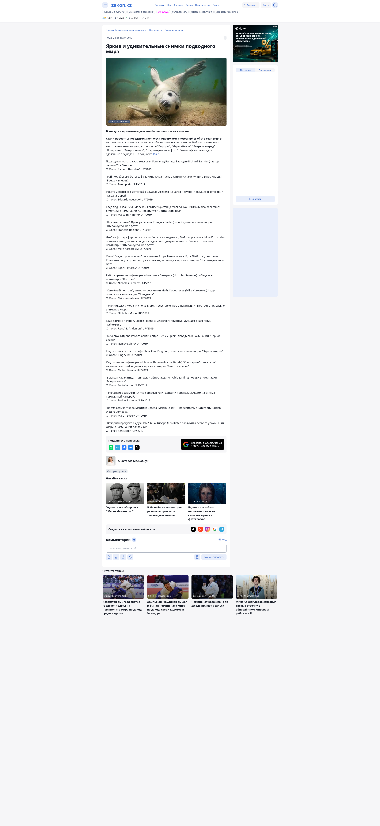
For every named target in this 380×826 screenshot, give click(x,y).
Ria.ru (156, 154)
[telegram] (117, 447)
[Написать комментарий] (166, 548)
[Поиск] (275, 5)
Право (216, 5)
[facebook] (124, 447)
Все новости (155, 30)
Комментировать (214, 557)
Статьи (189, 5)
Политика (159, 5)
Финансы (178, 5)
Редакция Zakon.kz (174, 30)
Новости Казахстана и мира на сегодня (126, 30)
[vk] (130, 447)
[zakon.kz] (121, 5)
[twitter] (137, 447)
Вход (224, 539)
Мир (169, 5)
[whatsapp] (111, 447)
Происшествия (202, 5)
